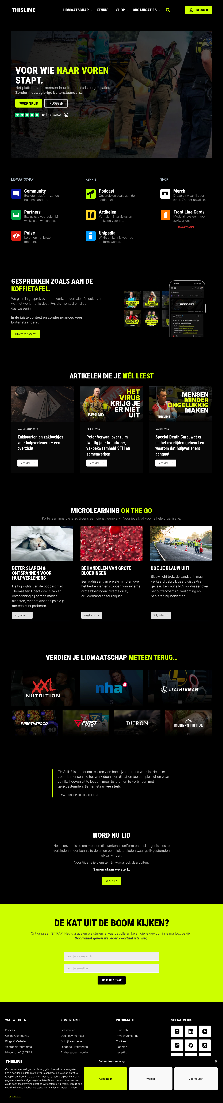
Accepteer (105, 1078)
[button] (216, 1061)
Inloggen (202, 10)
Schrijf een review (72, 1041)
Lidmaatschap (76, 10)
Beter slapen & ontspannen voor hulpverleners (32, 573)
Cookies (121, 1041)
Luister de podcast (25, 334)
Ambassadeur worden (75, 1052)
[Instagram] (177, 1031)
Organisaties (145, 10)
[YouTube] (205, 1031)
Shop (120, 10)
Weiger (150, 1078)
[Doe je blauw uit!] (181, 543)
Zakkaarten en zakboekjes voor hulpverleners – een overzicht (40, 442)
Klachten (121, 1047)
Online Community (17, 1035)
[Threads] (177, 1045)
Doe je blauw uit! (170, 568)
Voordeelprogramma (18, 1047)
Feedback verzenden (74, 1047)
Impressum (15, 1096)
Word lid (111, 881)
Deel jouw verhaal (72, 1035)
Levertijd (121, 1052)
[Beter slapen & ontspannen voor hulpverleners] (42, 543)
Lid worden (68, 1030)
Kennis (102, 10)
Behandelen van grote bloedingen (106, 570)
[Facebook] (191, 1045)
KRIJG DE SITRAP (112, 980)
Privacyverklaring (127, 1035)
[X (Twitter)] (205, 1045)
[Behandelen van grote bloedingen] (111, 543)
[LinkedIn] (191, 1031)
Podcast (10, 1030)
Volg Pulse (24, 616)
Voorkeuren (196, 1078)
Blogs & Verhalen (16, 1041)
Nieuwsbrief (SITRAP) (19, 1052)
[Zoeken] (168, 10)
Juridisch (122, 1030)
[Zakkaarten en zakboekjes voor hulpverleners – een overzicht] (42, 404)
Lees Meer (29, 463)
